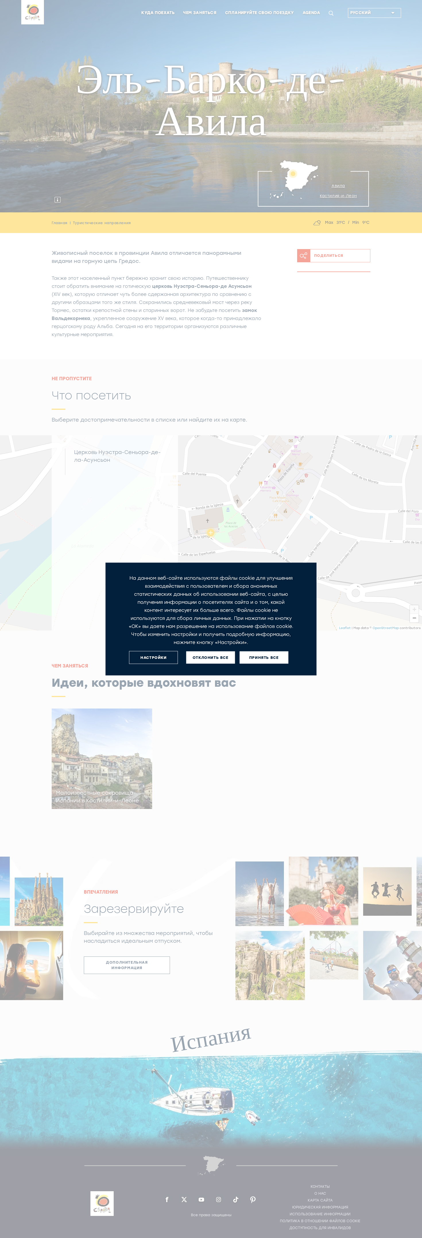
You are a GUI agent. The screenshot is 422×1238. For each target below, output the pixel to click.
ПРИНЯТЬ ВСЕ (264, 657)
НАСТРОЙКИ (153, 657)
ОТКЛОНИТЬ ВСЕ (211, 657)
